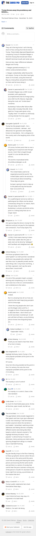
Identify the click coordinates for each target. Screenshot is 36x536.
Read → (4, 22)
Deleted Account (11, 506)
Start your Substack (13, 527)
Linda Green (10, 401)
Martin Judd (12, 145)
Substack (8, 532)
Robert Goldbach (16, 329)
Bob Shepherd (10, 352)
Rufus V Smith (10, 482)
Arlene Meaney (11, 252)
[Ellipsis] (33, 44)
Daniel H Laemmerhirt (15, 89)
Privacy (19, 520)
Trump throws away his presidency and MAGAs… (16, 11)
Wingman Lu (10, 220)
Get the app (27, 527)
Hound (8, 45)
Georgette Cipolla (11, 123)
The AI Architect (11, 413)
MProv (8, 275)
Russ (9, 389)
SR (6, 379)
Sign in (32, 3)
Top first (31, 28)
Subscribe (25, 3)
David (8, 451)
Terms (25, 520)
